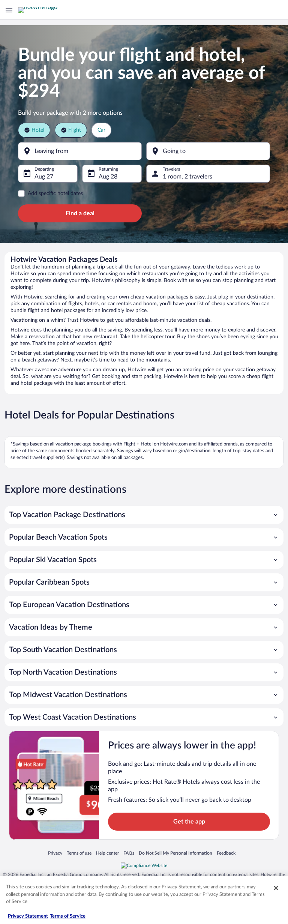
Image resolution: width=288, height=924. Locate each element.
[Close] (276, 888)
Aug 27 (43, 177)
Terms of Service (68, 916)
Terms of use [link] (79, 853)
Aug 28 (108, 177)
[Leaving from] (80, 151)
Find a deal (80, 213)
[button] (144, 515)
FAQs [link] (128, 853)
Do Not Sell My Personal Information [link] (175, 853)
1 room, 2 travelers (187, 177)
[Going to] (208, 151)
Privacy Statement (28, 916)
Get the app (189, 822)
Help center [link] (107, 853)
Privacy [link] (55, 853)
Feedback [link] (226, 853)
